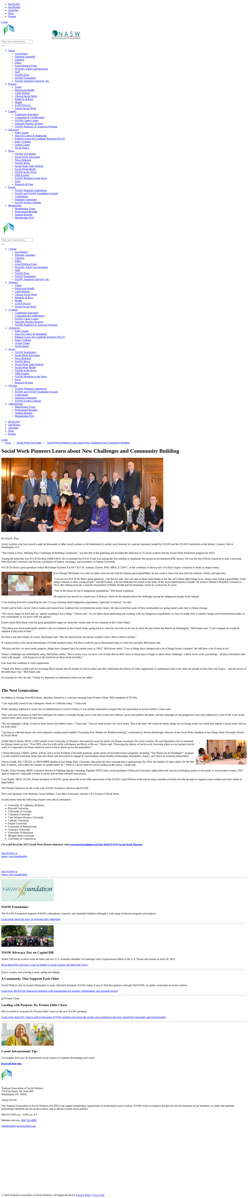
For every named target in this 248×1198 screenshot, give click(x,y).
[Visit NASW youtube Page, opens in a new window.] (23, 1192)
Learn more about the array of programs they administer (31, 919)
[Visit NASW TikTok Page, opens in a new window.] (99, 1192)
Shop (11, 13)
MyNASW (14, 4)
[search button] (2, 45)
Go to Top (98, 1195)
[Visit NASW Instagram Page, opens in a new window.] (61, 1192)
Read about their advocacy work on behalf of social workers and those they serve (44, 964)
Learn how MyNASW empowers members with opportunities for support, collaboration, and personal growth (59, 991)
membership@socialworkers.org (18, 1126)
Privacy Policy (84, 1195)
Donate (12, 16)
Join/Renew (14, 7)
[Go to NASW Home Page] (26, 38)
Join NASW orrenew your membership (14, 855)
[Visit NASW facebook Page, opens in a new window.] (2, 1192)
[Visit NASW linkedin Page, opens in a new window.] (10, 1192)
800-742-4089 (28, 1120)
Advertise (13, 10)
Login (4, 22)
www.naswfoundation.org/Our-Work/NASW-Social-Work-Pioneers (106, 844)
